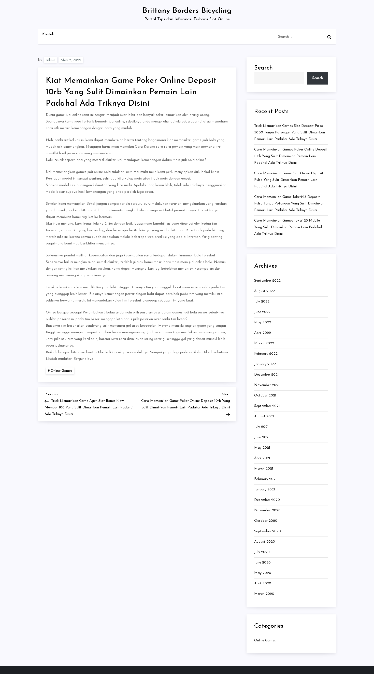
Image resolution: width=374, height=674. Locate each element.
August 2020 (264, 542)
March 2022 (264, 343)
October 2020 (265, 521)
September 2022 (267, 281)
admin (50, 60)
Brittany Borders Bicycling (187, 11)
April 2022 (262, 333)
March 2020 (264, 594)
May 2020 (262, 573)
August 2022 (264, 291)
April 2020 (262, 583)
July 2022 (261, 302)
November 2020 (267, 510)
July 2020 (262, 552)
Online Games (61, 371)
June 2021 (262, 437)
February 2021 (265, 479)
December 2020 (267, 500)
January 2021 (264, 489)
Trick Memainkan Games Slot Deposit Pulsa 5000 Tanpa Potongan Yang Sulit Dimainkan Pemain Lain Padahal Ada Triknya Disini (289, 132)
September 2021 (267, 406)
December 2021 (266, 375)
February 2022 (266, 354)
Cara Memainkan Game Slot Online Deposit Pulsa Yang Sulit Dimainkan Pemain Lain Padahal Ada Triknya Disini (288, 179)
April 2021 (262, 458)
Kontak (48, 34)
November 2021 (267, 385)
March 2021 (263, 469)
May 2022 (262, 322)
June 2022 (262, 312)
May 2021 (262, 448)
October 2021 (265, 395)
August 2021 (264, 416)
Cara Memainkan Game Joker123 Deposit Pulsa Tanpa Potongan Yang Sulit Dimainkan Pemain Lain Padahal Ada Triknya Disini (289, 203)
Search (263, 68)
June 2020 (262, 563)
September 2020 (267, 531)
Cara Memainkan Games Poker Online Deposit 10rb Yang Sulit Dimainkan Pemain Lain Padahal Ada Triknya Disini (291, 156)
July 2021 (261, 427)
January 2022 (265, 364)
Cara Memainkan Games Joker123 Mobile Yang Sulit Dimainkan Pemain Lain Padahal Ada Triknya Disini (288, 227)
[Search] (329, 37)
